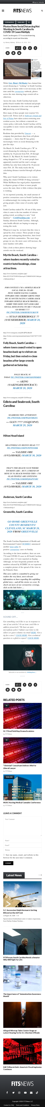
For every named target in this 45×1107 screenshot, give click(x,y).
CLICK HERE (21, 635)
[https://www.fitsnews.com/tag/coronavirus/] (22, 600)
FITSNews (8, 734)
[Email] (32, 1092)
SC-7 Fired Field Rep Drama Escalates (18, 731)
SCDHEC (26, 544)
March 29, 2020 (22, 425)
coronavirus (19, 91)
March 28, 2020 (30, 321)
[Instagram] (20, 1092)
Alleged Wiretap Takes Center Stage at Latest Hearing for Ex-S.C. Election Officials (21, 1032)
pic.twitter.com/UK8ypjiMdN (26, 377)
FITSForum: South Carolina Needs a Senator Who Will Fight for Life (21, 958)
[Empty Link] (39, 875)
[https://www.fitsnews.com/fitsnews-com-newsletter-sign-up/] (22, 657)
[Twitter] (14, 1092)
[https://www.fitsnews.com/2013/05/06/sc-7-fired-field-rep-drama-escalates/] (22, 716)
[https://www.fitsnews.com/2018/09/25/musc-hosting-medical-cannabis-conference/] (22, 787)
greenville (29, 531)
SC (29, 22)
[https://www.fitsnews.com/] (22, 1083)
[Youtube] (26, 1092)
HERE (33, 632)
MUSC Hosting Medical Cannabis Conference (22, 802)
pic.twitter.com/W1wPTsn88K (22, 447)
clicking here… (31, 672)
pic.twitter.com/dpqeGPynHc (22, 479)
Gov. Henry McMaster (18, 83)
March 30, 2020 (31, 455)
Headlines (21, 22)
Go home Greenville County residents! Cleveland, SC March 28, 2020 (22, 526)
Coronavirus (9, 22)
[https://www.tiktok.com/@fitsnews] (37, 1092)
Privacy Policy (35, 1105)
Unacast (28, 133)
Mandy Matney (10, 42)
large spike (14, 546)
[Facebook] (8, 1092)
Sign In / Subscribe (39, 2)
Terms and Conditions (22, 1105)
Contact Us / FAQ (9, 1105)
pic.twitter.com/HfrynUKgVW (22, 312)
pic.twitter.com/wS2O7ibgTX (22, 417)
